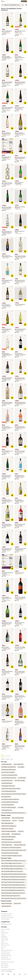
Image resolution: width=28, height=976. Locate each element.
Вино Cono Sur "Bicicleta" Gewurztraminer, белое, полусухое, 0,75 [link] (20, 746)
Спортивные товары (5, 952)
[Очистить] (22, 5)
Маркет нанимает (4, 965)
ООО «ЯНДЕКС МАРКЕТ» (9, 969)
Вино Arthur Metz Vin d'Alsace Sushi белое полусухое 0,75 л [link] (6, 133)
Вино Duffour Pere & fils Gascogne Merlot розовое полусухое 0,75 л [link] (20, 427)
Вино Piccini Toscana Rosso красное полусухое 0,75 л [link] (20, 598)
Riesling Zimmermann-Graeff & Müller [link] (19, 183)
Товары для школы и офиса (6, 950)
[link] (7, 764)
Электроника (4, 936)
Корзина (19, 974)
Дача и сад (3, 946)
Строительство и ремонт (6, 955)
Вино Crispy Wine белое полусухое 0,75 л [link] (7, 746)
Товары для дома (4, 939)
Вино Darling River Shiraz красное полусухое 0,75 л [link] (7, 696)
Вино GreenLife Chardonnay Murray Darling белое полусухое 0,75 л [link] (20, 330)
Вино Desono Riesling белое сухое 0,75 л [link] (7, 573)
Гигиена (2, 934)
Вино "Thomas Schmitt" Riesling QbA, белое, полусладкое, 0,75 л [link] (6, 476)
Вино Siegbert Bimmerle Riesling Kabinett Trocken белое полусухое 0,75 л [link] (20, 378)
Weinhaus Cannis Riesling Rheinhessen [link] (20, 207)
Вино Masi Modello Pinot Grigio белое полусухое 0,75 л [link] (7, 232)
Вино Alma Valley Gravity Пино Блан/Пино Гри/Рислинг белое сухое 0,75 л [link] (7, 549)
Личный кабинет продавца (6, 913)
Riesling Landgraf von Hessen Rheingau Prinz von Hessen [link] (7, 256)
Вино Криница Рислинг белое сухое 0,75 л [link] (19, 108)
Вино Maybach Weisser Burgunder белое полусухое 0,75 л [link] (6, 158)
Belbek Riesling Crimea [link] (19, 572)
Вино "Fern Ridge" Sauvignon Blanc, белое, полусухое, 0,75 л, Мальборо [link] (6, 598)
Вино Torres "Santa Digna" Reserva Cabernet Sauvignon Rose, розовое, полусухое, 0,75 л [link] (20, 525)
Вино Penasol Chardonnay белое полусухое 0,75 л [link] (7, 82)
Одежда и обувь (4, 937)
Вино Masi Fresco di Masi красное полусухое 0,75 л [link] (20, 648)
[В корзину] (12, 26)
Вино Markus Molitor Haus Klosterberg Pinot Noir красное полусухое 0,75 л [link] (7, 378)
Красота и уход (4, 943)
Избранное (14, 974)
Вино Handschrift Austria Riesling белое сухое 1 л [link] (7, 623)
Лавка (8, 974)
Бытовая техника (4, 932)
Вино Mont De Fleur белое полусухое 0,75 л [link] (7, 281)
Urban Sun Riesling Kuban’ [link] (7, 721)
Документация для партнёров (7, 917)
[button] (26, 5)
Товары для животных (5, 953)
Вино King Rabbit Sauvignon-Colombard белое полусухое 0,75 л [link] (19, 500)
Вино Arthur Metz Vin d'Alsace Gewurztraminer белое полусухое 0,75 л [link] (20, 133)
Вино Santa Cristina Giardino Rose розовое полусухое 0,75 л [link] (19, 722)
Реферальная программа (6, 924)
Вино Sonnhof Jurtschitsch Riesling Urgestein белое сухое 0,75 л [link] (20, 82)
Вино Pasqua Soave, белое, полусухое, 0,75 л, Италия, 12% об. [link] (20, 256)
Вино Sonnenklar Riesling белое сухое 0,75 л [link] (7, 32)
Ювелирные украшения (6, 959)
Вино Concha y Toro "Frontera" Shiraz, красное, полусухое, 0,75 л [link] (20, 354)
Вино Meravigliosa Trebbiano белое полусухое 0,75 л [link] (7, 354)
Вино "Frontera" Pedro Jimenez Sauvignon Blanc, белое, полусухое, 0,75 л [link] (7, 525)
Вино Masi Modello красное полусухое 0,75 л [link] (7, 452)
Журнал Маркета (4, 967)
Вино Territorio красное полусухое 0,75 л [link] (19, 623)
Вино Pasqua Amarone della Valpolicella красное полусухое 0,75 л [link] (20, 549)
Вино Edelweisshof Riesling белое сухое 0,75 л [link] (7, 672)
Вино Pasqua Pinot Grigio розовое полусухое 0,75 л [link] (7, 403)
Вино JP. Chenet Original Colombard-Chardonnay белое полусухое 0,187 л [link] (20, 672)
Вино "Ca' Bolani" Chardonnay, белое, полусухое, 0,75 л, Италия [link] (7, 648)
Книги (2, 948)
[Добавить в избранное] (12, 13)
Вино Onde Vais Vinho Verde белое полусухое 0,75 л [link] (19, 476)
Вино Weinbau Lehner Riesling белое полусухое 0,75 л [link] (7, 500)
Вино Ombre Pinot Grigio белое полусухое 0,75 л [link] (20, 452)
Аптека (2, 941)
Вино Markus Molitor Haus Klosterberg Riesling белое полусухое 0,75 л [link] (20, 403)
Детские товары (4, 957)
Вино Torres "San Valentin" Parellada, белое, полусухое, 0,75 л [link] (20, 32)
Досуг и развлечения (5, 929)
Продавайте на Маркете (6, 915)
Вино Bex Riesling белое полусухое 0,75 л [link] (7, 330)
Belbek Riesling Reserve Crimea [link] (19, 232)
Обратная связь (4, 963)
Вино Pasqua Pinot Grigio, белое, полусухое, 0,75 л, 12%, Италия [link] (7, 183)
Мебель (2, 930)
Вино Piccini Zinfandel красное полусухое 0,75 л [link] (20, 696)
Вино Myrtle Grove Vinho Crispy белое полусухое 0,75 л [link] (20, 281)
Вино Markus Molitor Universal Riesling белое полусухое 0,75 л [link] (6, 57)
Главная (3, 974)
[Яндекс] (10, 971)
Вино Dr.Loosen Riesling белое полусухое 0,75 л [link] (6, 208)
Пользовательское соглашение (7, 961)
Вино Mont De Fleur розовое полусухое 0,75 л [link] (7, 427)
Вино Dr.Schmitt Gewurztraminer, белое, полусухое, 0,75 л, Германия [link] (19, 57)
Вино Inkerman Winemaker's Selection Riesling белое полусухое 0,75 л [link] (20, 158)
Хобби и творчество (5, 944)
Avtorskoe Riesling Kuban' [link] (20, 304)
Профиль (25, 974)
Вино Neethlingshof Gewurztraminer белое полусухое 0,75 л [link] (6, 305)
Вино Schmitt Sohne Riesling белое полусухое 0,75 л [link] (7, 108)
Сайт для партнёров (5, 918)
